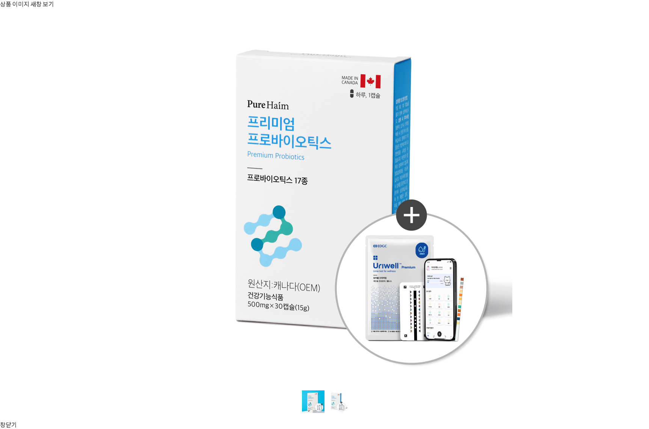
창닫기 (8, 425)
